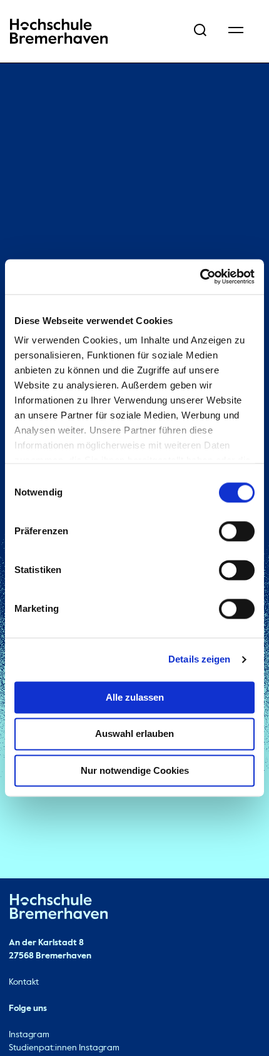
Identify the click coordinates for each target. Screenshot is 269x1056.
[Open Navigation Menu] (236, 31)
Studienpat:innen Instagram (64, 1047)
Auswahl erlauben (134, 734)
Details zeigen (199, 659)
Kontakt (24, 982)
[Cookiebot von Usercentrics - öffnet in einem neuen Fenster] (200, 276)
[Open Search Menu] (200, 31)
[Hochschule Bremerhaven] (59, 908)
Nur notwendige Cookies (135, 770)
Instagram (29, 1034)
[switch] (237, 531)
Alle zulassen (135, 697)
